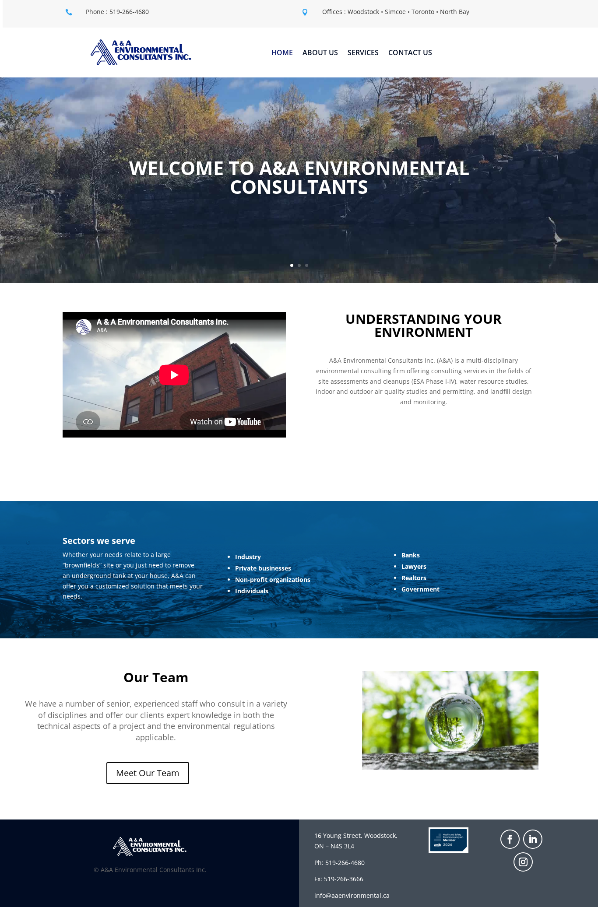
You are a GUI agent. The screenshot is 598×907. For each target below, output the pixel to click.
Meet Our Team (147, 773)
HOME (282, 53)
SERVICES (363, 53)
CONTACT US (410, 53)
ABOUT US (320, 53)
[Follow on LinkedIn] (532, 839)
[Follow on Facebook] (510, 839)
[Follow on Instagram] (523, 862)
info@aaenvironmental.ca (352, 895)
